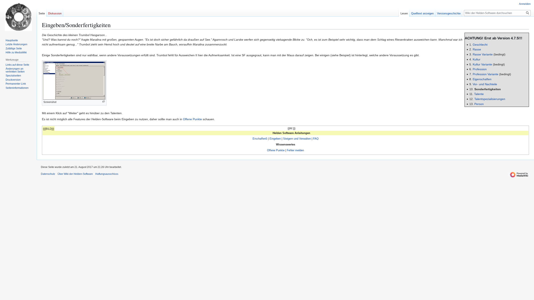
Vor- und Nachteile (485, 84)
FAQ (316, 138)
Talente (479, 94)
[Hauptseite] (18, 16)
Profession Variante (485, 74)
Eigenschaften (482, 79)
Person (479, 104)
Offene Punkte (192, 119)
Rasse (477, 49)
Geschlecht (480, 44)
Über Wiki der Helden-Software (75, 173)
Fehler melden (295, 150)
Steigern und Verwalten (297, 138)
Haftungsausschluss (106, 173)
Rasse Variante (483, 54)
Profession (480, 69)
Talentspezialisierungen (489, 99)
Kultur (476, 59)
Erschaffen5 (260, 138)
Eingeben (275, 138)
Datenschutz (48, 173)
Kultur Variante (482, 64)
